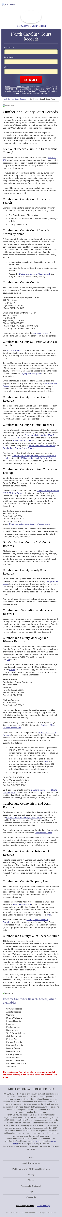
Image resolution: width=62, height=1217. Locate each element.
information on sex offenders (42, 445)
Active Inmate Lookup (23, 440)
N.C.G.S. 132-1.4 (14, 438)
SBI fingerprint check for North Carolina (38, 458)
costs (46, 761)
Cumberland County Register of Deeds (24, 817)
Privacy (31, 1174)
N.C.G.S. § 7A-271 (15, 350)
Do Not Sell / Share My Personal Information (31, 1169)
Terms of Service (25, 94)
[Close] (57, 4)
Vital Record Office (43, 832)
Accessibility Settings (25, 1206)
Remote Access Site (22, 904)
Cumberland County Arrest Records (19, 448)
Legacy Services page (31, 373)
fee (8, 659)
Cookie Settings (43, 1206)
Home (43, 26)
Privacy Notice (41, 94)
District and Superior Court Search (34, 274)
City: (6, 67)
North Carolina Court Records (15, 99)
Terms (31, 1180)
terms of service (37, 1141)
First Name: (9, 48)
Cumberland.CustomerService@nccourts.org (29, 524)
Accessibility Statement (31, 1186)
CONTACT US (23, 26)
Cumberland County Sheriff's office (40, 435)
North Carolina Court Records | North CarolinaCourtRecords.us (31, 16)
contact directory (40, 333)
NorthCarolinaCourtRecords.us (17, 87)
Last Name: (9, 57)
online (12, 669)
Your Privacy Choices (31, 1163)
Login (35, 26)
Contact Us (31, 1197)
